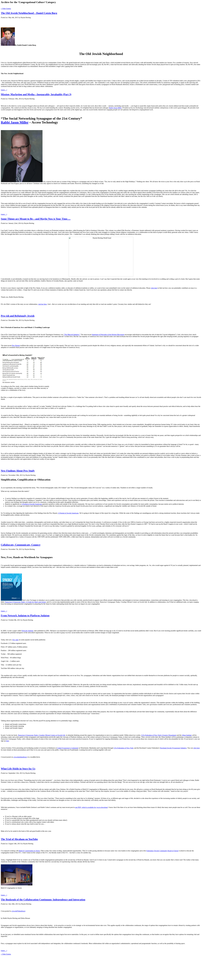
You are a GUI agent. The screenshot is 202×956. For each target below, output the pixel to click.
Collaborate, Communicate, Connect (20, 544)
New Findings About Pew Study (18, 470)
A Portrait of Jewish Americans (31, 504)
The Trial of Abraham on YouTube (19, 839)
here (7, 741)
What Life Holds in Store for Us (18, 768)
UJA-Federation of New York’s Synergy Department (158, 735)
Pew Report (16, 345)
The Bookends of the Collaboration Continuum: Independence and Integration (43, 899)
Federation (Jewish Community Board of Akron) (162, 851)
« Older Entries (6, 8)
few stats (15, 640)
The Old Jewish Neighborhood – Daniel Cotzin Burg (29, 13)
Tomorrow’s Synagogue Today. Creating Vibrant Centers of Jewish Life (41, 735)
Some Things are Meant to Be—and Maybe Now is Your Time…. (35, 218)
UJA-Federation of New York (123, 748)
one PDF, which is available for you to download (91, 807)
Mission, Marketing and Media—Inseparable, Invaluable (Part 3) (36, 94)
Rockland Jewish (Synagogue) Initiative (173, 748)
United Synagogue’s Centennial (67, 748)
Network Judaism (27, 631)
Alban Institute (187, 735)
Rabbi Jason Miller (115, 108)
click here (154, 288)
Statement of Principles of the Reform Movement (108, 334)
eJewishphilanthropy (20, 757)
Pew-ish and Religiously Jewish (17, 315)
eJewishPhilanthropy (18, 911)
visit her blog (42, 304)
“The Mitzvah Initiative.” (72, 334)
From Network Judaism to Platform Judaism (25, 615)
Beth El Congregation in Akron (29, 851)
